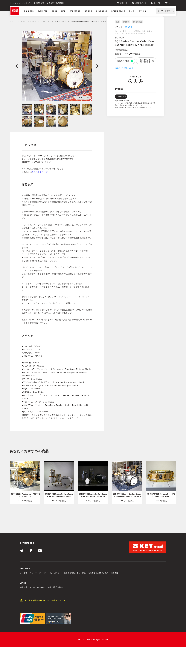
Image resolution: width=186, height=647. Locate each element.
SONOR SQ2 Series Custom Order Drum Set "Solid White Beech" (59, 495)
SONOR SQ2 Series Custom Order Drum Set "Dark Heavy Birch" (93, 495)
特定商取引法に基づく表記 (75, 573)
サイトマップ (35, 573)
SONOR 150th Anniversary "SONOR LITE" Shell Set (25, 495)
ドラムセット (46, 21)
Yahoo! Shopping (37, 587)
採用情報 (114, 573)
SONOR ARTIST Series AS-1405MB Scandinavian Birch (161, 495)
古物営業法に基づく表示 (98, 573)
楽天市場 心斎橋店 (55, 587)
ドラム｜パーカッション (27, 21)
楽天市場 (23, 587)
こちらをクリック (40, 172)
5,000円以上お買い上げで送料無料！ (29, 3)
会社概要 (23, 573)
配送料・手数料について (124, 68)
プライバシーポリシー (52, 573)
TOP (11, 21)
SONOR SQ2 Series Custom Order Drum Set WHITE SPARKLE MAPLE (127, 495)
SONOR (128, 27)
